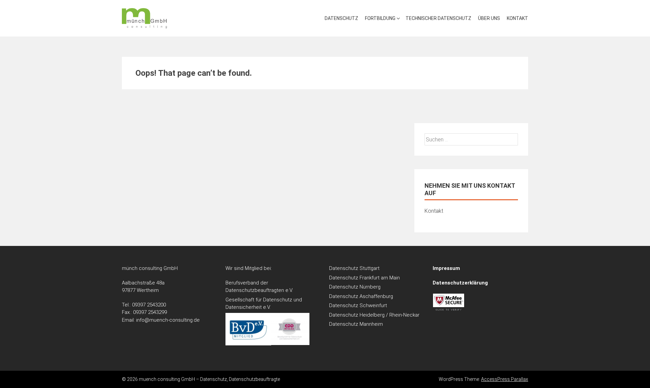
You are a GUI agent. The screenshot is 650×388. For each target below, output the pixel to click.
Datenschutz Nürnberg (355, 287)
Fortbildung (380, 18)
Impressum (446, 268)
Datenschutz (341, 18)
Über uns (489, 18)
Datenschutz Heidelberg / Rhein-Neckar (374, 315)
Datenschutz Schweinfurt (358, 305)
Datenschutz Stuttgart (354, 268)
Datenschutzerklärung (460, 283)
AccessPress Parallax (504, 379)
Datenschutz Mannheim (356, 324)
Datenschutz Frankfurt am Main (364, 278)
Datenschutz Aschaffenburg (361, 296)
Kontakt (517, 18)
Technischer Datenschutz (438, 18)
